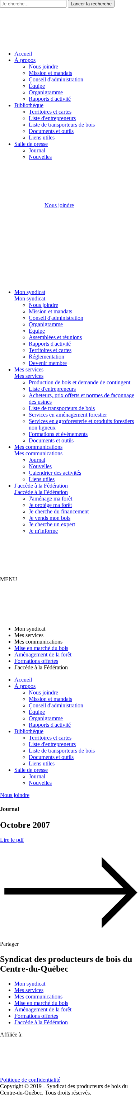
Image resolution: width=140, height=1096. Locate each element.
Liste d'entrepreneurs (52, 118)
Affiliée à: (11, 1034)
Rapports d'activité (50, 99)
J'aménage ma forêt (50, 498)
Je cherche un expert (52, 524)
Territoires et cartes (50, 112)
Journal (37, 150)
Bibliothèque (28, 105)
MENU (8, 579)
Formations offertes (36, 661)
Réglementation (46, 357)
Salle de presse (31, 144)
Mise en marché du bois (41, 648)
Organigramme (46, 92)
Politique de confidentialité (30, 1080)
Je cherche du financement (59, 511)
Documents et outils (51, 131)
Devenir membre (48, 363)
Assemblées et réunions (55, 337)
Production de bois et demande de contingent (79, 382)
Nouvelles (40, 157)
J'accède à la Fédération (41, 486)
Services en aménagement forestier (68, 415)
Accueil (23, 54)
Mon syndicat (29, 292)
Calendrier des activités (55, 473)
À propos (25, 60)
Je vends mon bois (49, 518)
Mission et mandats (50, 73)
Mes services (28, 369)
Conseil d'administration (56, 79)
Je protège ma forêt (50, 505)
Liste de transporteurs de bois (62, 125)
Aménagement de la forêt (42, 654)
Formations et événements (58, 434)
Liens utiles (42, 137)
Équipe (37, 86)
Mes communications (38, 447)
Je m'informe (43, 531)
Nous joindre (43, 66)
